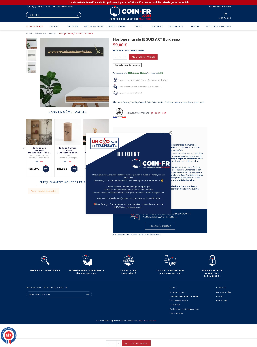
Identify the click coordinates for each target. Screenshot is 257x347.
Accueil (29, 33)
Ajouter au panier (143, 56)
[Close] (171, 133)
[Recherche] (78, 14)
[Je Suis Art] (119, 113)
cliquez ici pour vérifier (147, 320)
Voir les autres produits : (138, 113)
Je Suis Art (159, 113)
